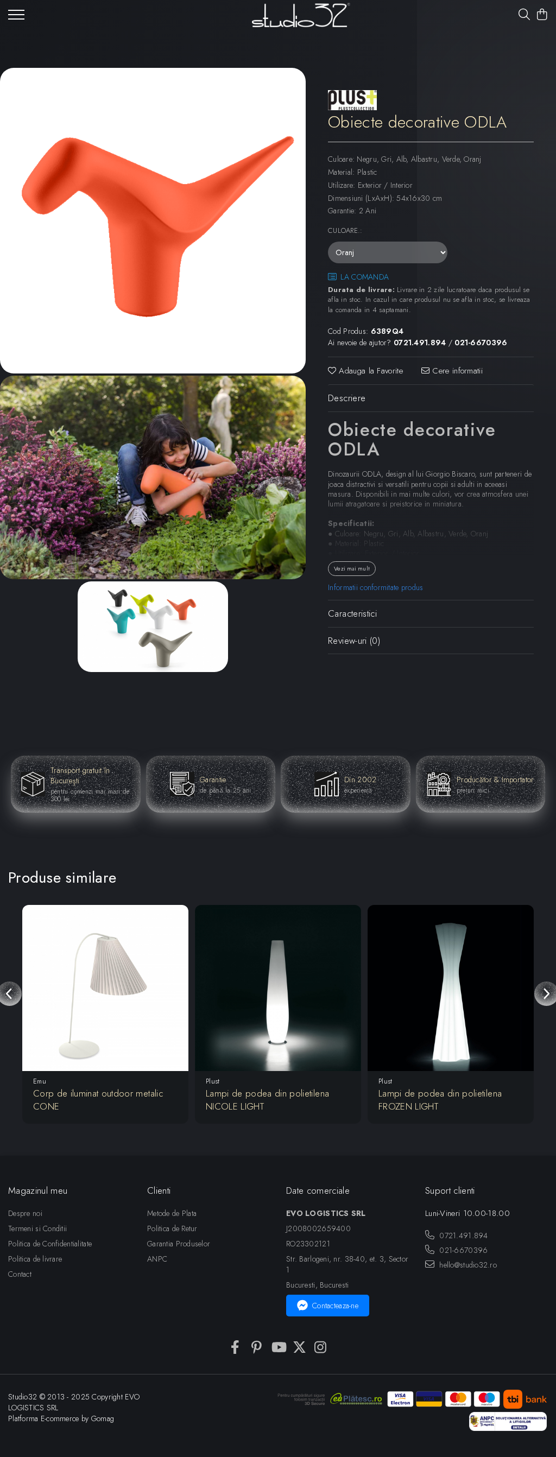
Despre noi (25, 1213)
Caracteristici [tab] (352, 613)
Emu (39, 1081)
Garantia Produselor (178, 1243)
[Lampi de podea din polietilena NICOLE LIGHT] (278, 988)
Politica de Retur (172, 1228)
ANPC (157, 1258)
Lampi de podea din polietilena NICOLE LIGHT (267, 1100)
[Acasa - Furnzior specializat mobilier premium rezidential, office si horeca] (301, 15)
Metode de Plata (172, 1213)
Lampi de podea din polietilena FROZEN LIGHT (440, 1100)
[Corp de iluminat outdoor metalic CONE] (105, 988)
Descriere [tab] (346, 397)
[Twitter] (299, 1348)
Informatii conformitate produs (375, 587)
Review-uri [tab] (354, 640)
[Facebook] (235, 1348)
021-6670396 (462, 1250)
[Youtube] (278, 1348)
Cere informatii (456, 371)
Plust (212, 1081)
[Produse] (16, 18)
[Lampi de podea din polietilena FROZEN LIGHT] (451, 988)
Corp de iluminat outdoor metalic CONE (98, 1100)
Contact (19, 1274)
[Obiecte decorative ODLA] (153, 220)
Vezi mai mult (352, 568)
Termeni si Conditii (37, 1228)
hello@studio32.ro (467, 1264)
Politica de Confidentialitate (50, 1243)
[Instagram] (320, 1348)
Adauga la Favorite (369, 371)
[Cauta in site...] (524, 15)
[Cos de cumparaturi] (542, 15)
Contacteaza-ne (335, 1305)
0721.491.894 (462, 1235)
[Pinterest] (256, 1348)
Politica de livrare (35, 1258)
